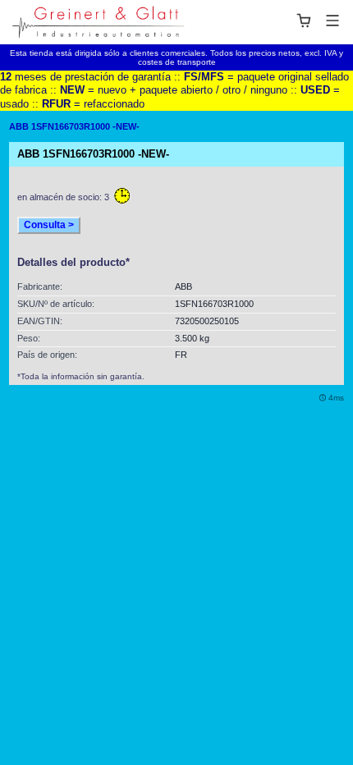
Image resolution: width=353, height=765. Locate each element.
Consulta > (49, 225)
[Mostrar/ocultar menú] (318, 20)
